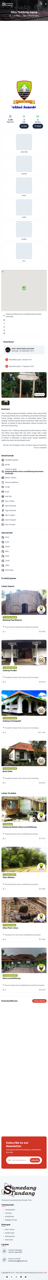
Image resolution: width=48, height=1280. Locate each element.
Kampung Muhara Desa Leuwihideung (20, 827)
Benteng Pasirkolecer (12, 620)
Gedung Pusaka (10, 670)
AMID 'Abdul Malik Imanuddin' (23, 349)
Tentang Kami (10, 1210)
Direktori (17, 16)
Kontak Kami (9, 1216)
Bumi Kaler (8, 771)
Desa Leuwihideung (11, 978)
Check (38, 126)
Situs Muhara (9, 877)
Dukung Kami (10, 1236)
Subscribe (35, 1160)
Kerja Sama (9, 1240)
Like (25, 126)
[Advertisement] (24, 46)
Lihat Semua (40, 394)
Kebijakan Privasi (11, 1220)
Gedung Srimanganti (12, 721)
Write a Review (39, 1001)
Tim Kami (8, 1213)
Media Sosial (9, 1233)
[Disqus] (24, 1037)
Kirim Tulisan (9, 1229)
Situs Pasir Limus (10, 928)
